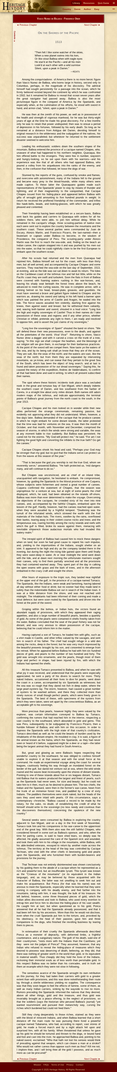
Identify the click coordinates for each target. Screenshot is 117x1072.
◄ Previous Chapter (27, 25)
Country (67, 9)
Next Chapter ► (92, 25)
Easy (96, 9)
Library (76, 3)
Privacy (69, 1064)
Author (87, 9)
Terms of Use (57, 1064)
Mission (37, 1064)
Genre (77, 9)
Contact (79, 1064)
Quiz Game (103, 3)
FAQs (46, 1064)
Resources (88, 3)
